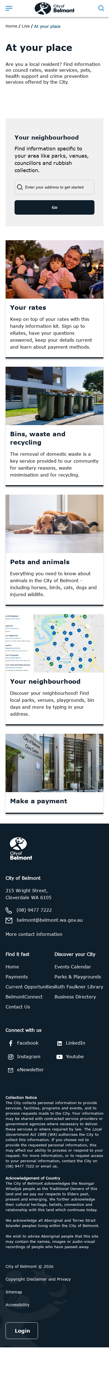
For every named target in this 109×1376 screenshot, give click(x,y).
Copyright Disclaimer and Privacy (38, 1279)
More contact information (34, 934)
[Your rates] (54, 269)
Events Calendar (72, 966)
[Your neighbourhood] (54, 643)
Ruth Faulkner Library (78, 986)
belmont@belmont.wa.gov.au (50, 920)
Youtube (75, 1056)
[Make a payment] (54, 763)
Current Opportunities (30, 986)
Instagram (29, 1056)
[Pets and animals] (54, 524)
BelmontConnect (24, 996)
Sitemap (14, 1292)
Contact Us (18, 1006)
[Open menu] (9, 8)
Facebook (27, 1042)
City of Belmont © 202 (28, 1266)
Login (22, 1331)
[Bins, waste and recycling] (54, 396)
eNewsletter (30, 1069)
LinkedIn (75, 1042)
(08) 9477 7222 (34, 910)
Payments (17, 976)
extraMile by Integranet (26, 826)
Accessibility (17, 1304)
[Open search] (101, 8)
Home (11, 26)
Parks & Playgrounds (77, 976)
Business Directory (75, 996)
